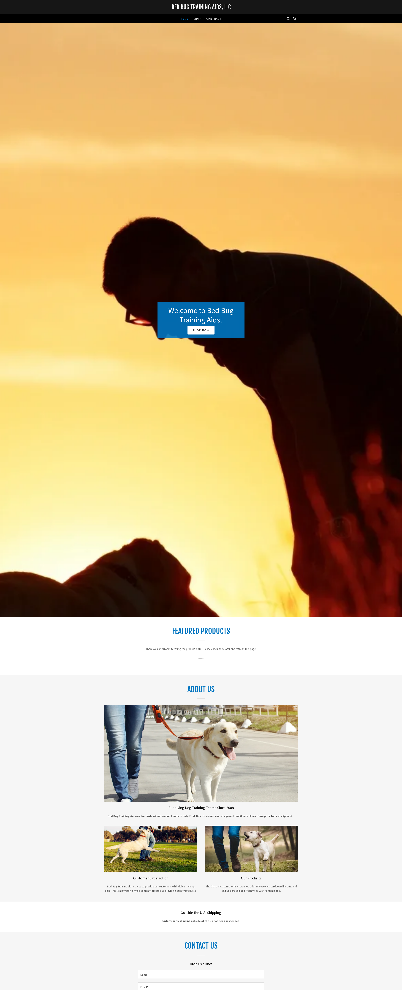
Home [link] (184, 18)
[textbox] (201, 974)
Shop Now (201, 330)
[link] (201, 8)
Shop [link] (197, 18)
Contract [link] (214, 18)
